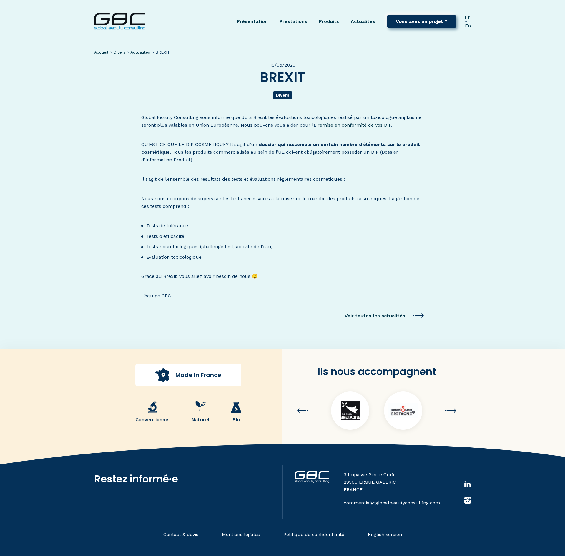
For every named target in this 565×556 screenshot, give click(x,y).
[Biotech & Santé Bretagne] (403, 410)
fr (467, 17)
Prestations (293, 21)
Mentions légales (241, 534)
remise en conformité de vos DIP (354, 125)
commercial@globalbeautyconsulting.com (392, 503)
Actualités (363, 21)
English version (385, 534)
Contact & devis (180, 534)
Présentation (252, 21)
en (468, 26)
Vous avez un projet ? (421, 21)
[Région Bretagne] (350, 410)
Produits (329, 21)
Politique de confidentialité (313, 534)
